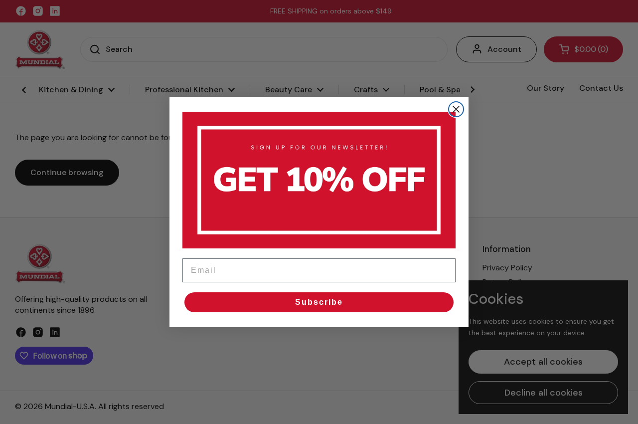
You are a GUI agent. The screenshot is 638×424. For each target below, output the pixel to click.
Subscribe (319, 302)
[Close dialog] (456, 109)
